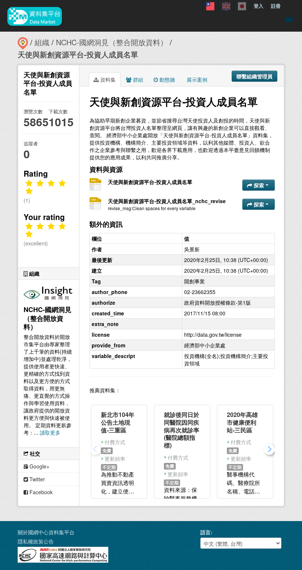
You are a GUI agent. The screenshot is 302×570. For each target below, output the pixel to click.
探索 (259, 185)
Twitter (36, 479)
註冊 (276, 5)
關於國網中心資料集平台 (46, 532)
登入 (258, 5)
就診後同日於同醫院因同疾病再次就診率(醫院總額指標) (181, 429)
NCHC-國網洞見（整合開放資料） (112, 42)
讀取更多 (50, 432)
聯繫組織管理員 (254, 76)
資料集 (107, 79)
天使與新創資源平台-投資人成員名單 (78, 54)
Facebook (40, 492)
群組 (137, 79)
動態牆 (166, 79)
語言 (205, 532)
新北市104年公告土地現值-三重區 (117, 422)
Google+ (38, 466)
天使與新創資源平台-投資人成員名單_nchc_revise (167, 201)
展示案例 (196, 79)
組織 (42, 42)
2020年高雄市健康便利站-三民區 (242, 422)
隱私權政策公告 (36, 541)
